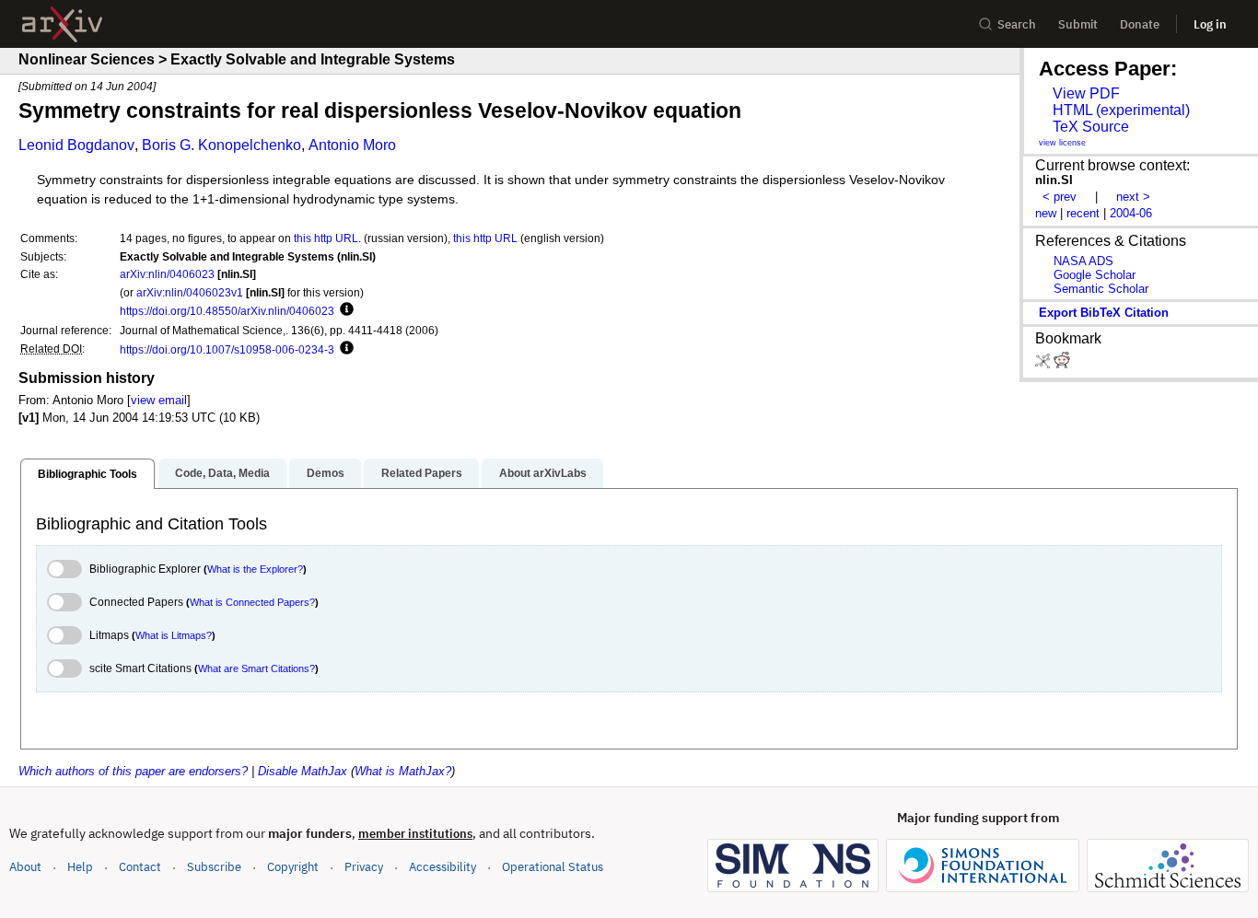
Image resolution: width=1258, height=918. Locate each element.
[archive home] (62, 24)
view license (1062, 142)
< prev (1060, 196)
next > (1133, 196)
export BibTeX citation (1104, 313)
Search (1016, 24)
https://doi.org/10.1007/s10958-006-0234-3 (227, 349)
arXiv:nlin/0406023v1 (189, 292)
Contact (140, 867)
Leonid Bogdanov (76, 145)
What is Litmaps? (173, 635)
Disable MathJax (302, 771)
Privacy (363, 867)
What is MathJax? (403, 771)
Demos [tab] (325, 473)
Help (80, 867)
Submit (1078, 24)
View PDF (1086, 93)
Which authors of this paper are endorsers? (133, 771)
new (1045, 213)
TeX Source (1091, 126)
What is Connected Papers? (252, 602)
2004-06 (1131, 213)
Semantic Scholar (1101, 289)
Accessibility (442, 867)
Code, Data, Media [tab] (222, 473)
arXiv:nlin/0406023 (167, 274)
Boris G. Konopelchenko (221, 145)
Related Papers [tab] (421, 473)
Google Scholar (1095, 275)
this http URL (326, 238)
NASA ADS (1083, 261)
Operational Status (552, 866)
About (25, 867)
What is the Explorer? (255, 569)
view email (159, 400)
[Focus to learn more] (344, 310)
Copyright (293, 867)
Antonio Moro (352, 145)
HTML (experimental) (1121, 110)
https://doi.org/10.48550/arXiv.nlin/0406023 (227, 311)
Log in (1210, 24)
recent (1083, 213)
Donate (1139, 24)
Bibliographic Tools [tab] (87, 474)
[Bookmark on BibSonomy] (1044, 364)
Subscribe (214, 867)
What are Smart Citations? (256, 668)
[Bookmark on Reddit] (1062, 364)
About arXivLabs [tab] (543, 473)
